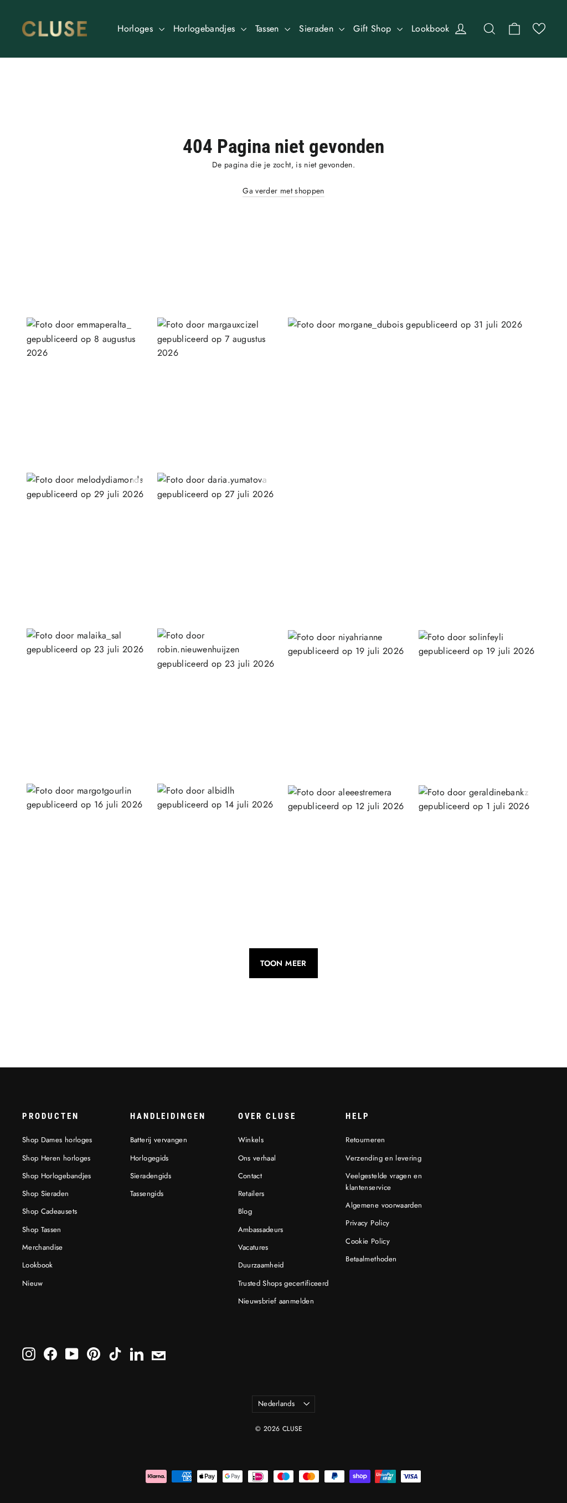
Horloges (136, 28)
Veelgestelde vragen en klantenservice (384, 1181)
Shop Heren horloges (56, 1158)
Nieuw (32, 1283)
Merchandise (42, 1247)
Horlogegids (149, 1158)
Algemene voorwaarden (384, 1205)
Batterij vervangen (158, 1139)
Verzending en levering (383, 1158)
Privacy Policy (367, 1223)
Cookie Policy (368, 1241)
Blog (245, 1211)
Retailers (251, 1193)
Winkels (251, 1139)
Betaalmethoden (371, 1259)
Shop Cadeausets (49, 1211)
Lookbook (430, 28)
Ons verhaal (257, 1158)
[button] (539, 28)
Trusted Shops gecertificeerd (283, 1283)
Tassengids (147, 1193)
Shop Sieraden (45, 1193)
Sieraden (317, 28)
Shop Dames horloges (57, 1139)
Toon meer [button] (283, 963)
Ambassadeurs (261, 1229)
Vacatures (253, 1247)
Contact (250, 1175)
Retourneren (365, 1139)
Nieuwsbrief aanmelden (276, 1301)
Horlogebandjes (205, 28)
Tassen (268, 28)
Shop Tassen (41, 1229)
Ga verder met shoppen (283, 190)
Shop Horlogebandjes (56, 1175)
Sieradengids (150, 1175)
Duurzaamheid (261, 1265)
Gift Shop (373, 28)
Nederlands (276, 1403)
